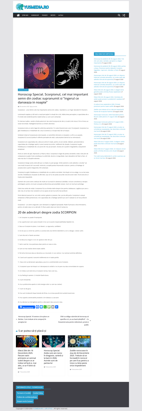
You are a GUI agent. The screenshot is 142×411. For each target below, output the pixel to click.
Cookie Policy (38, 393)
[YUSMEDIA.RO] (18, 15)
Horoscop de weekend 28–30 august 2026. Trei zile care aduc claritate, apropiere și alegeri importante (109, 61)
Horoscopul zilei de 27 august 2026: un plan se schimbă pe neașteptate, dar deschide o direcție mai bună (109, 129)
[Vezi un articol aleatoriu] (123, 15)
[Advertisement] (71, 32)
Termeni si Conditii (24, 393)
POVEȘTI (45, 15)
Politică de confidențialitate (27, 397)
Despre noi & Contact (25, 401)
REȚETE (53, 15)
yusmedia (34, 106)
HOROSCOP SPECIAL (23, 90)
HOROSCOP (35, 15)
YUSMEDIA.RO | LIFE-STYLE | (43, 409)
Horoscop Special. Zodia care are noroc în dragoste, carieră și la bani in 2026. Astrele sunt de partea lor (53, 356)
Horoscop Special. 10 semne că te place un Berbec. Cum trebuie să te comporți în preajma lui (33, 319)
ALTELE (60, 15)
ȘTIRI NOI (25, 15)
